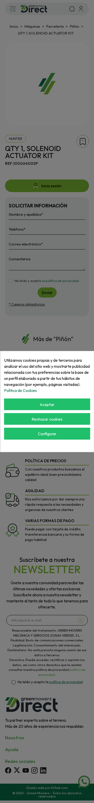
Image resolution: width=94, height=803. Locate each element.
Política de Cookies (20, 390)
